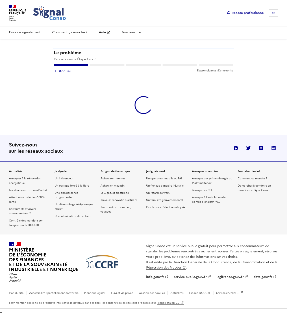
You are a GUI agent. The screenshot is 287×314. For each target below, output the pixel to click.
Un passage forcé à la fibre (72, 178)
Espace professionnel (248, 13)
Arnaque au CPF (202, 182)
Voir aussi (129, 32)
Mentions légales (94, 285)
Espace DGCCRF (200, 285)
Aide (102, 32)
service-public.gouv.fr (190, 269)
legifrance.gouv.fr (230, 269)
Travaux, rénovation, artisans (118, 192)
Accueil (65, 71)
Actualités (176, 285)
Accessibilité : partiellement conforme (53, 285)
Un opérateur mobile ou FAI (164, 170)
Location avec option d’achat (28, 182)
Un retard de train (158, 185)
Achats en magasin (112, 178)
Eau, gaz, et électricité (114, 185)
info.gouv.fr (155, 269)
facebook (235, 139)
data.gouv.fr (263, 269)
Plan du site (16, 285)
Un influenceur (64, 170)
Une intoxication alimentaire (73, 208)
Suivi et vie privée (122, 285)
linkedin (273, 139)
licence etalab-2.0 (168, 295)
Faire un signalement (25, 32)
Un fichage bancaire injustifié (165, 178)
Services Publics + (227, 285)
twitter (248, 139)
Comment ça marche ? (69, 32)
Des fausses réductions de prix (165, 199)
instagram (261, 139)
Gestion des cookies (152, 285)
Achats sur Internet (112, 170)
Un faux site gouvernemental (164, 192)
